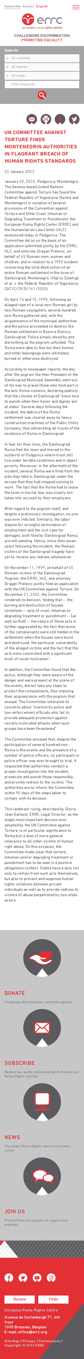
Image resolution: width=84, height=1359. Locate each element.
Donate (19, 1300)
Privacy (29, 1341)
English (42, 6)
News (12, 1137)
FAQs (53, 1300)
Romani (28, 6)
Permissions (49, 1341)
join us (14, 1212)
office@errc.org (32, 1332)
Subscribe (12, 6)
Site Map (11, 1341)
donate (14, 993)
